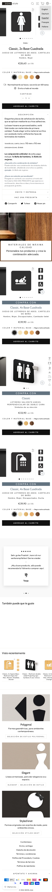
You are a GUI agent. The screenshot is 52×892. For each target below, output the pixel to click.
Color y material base (26, 72)
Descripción (26, 115)
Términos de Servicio (26, 862)
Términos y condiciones (26, 854)
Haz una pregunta (26, 197)
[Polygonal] (26, 707)
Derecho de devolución (26, 850)
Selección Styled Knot (26, 833)
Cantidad (26, 94)
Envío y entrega (26, 192)
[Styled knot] (26, 804)
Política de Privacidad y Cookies (26, 858)
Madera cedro (31, 77)
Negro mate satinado (14, 77)
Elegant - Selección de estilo (26, 785)
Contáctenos (26, 842)
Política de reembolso (26, 866)
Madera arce (20, 77)
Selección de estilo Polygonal (26, 736)
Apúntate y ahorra (25, 874)
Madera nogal (37, 77)
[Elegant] (26, 755)
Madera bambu (26, 77)
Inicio (25, 43)
